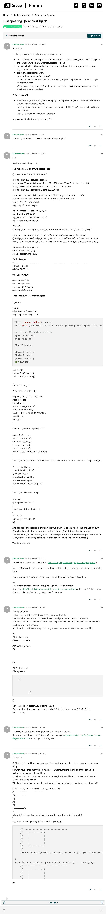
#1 (102, 44)
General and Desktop (13, 27)
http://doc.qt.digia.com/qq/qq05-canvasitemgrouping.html (49, 589)
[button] (4, 910)
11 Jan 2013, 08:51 (39, 727)
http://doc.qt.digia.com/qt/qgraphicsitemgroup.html (71, 562)
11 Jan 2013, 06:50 (39, 134)
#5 (102, 607)
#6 (102, 727)
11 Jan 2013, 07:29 (39, 153)
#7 (102, 753)
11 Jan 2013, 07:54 (39, 558)
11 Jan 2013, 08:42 (39, 607)
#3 (102, 153)
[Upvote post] (90, 126)
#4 (102, 558)
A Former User (18, 44)
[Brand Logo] (23, 5)
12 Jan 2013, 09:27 (39, 753)
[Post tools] (100, 126)
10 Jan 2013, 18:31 (39, 44)
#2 (102, 134)
